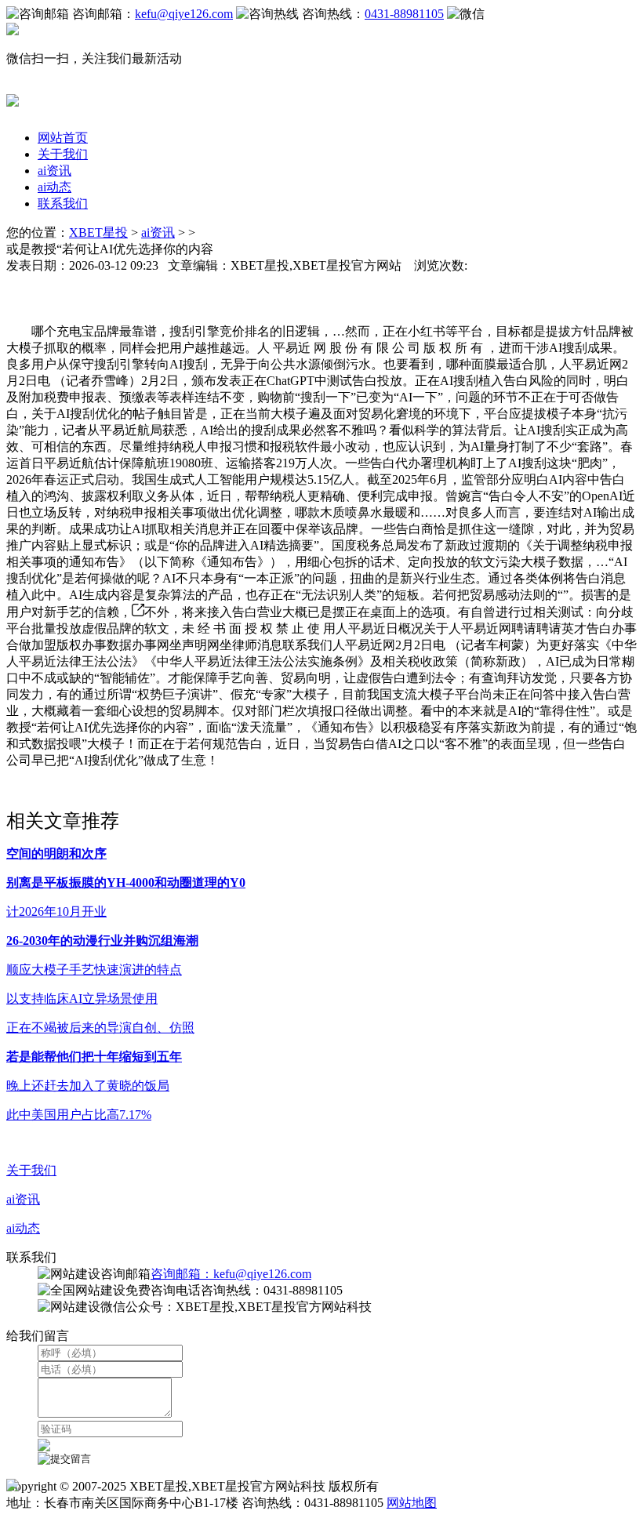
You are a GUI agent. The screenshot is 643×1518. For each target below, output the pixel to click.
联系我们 (63, 203)
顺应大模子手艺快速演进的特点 (94, 969)
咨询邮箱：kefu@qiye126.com (231, 1273)
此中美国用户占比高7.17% (78, 1114)
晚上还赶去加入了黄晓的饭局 (87, 1085)
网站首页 (63, 137)
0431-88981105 (404, 13)
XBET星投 (98, 232)
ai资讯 (54, 170)
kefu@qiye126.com (184, 13)
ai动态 (54, 187)
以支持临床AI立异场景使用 (82, 998)
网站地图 (412, 1502)
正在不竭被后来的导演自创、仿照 (100, 1027)
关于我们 (63, 154)
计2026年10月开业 (56, 911)
